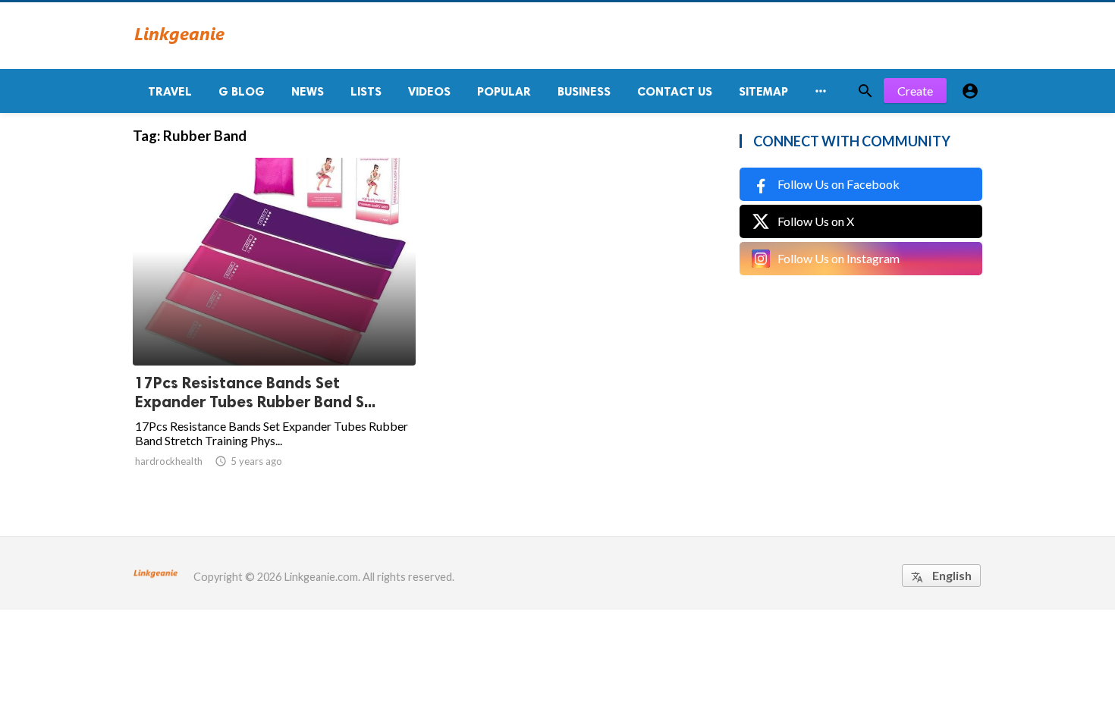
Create (915, 90)
